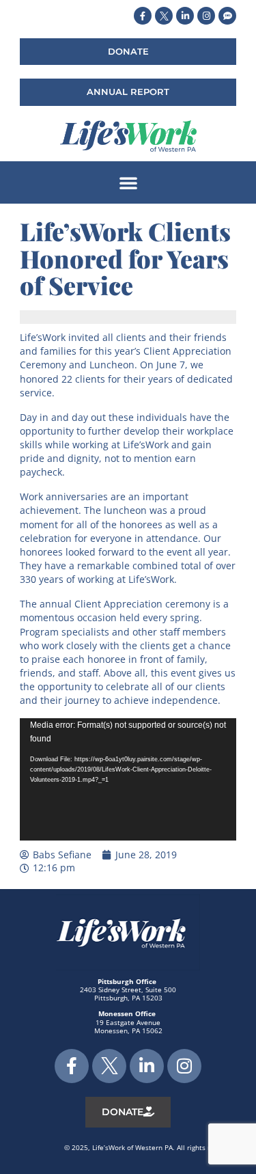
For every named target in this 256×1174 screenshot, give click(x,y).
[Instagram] (206, 16)
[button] (128, 182)
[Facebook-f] (143, 16)
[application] (128, 779)
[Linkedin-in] (185, 16)
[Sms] (227, 16)
